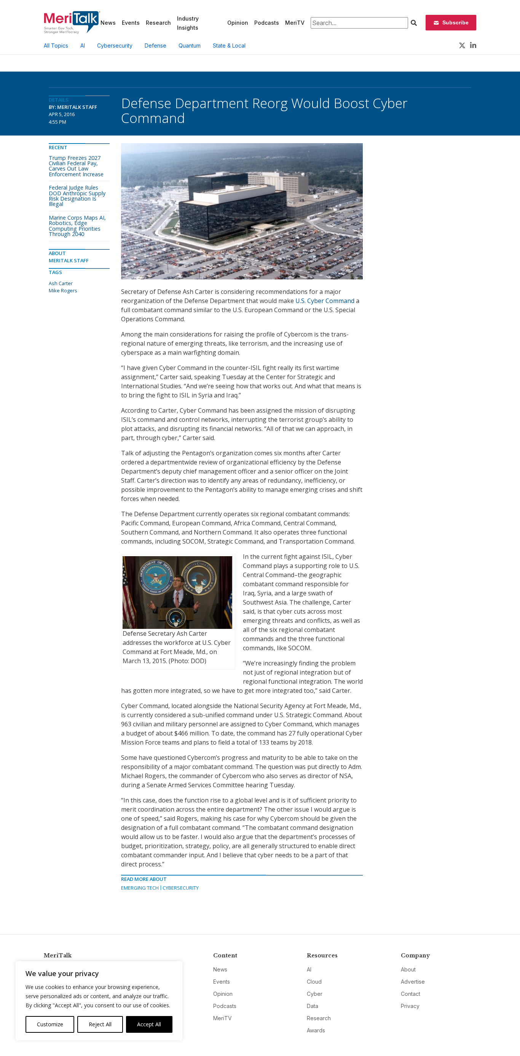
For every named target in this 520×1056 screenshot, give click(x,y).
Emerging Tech (140, 887)
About (408, 969)
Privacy (410, 1006)
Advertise (413, 981)
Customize (50, 1024)
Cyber (314, 994)
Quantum (190, 45)
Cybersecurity (114, 45)
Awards (316, 1030)
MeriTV (295, 22)
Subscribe (455, 22)
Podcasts (266, 22)
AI (82, 45)
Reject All (100, 1024)
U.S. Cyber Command (324, 301)
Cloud (314, 981)
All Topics (56, 45)
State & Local (229, 45)
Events (131, 22)
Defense (155, 45)
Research (158, 22)
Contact (410, 994)
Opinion (237, 22)
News (108, 22)
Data (312, 1006)
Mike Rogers (63, 290)
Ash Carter (61, 283)
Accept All (149, 1024)
